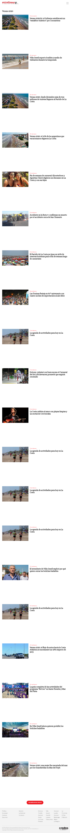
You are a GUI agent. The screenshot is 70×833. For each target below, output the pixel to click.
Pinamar (40, 821)
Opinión (21, 811)
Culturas (4, 815)
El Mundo (64, 817)
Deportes (5, 817)
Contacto (21, 815)
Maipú (55, 819)
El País (63, 815)
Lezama (48, 817)
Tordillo (40, 813)
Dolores (40, 811)
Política (4, 811)
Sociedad (4, 813)
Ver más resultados (35, 802)
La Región (57, 821)
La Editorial (22, 813)
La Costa (40, 819)
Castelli (48, 815)
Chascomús (49, 819)
